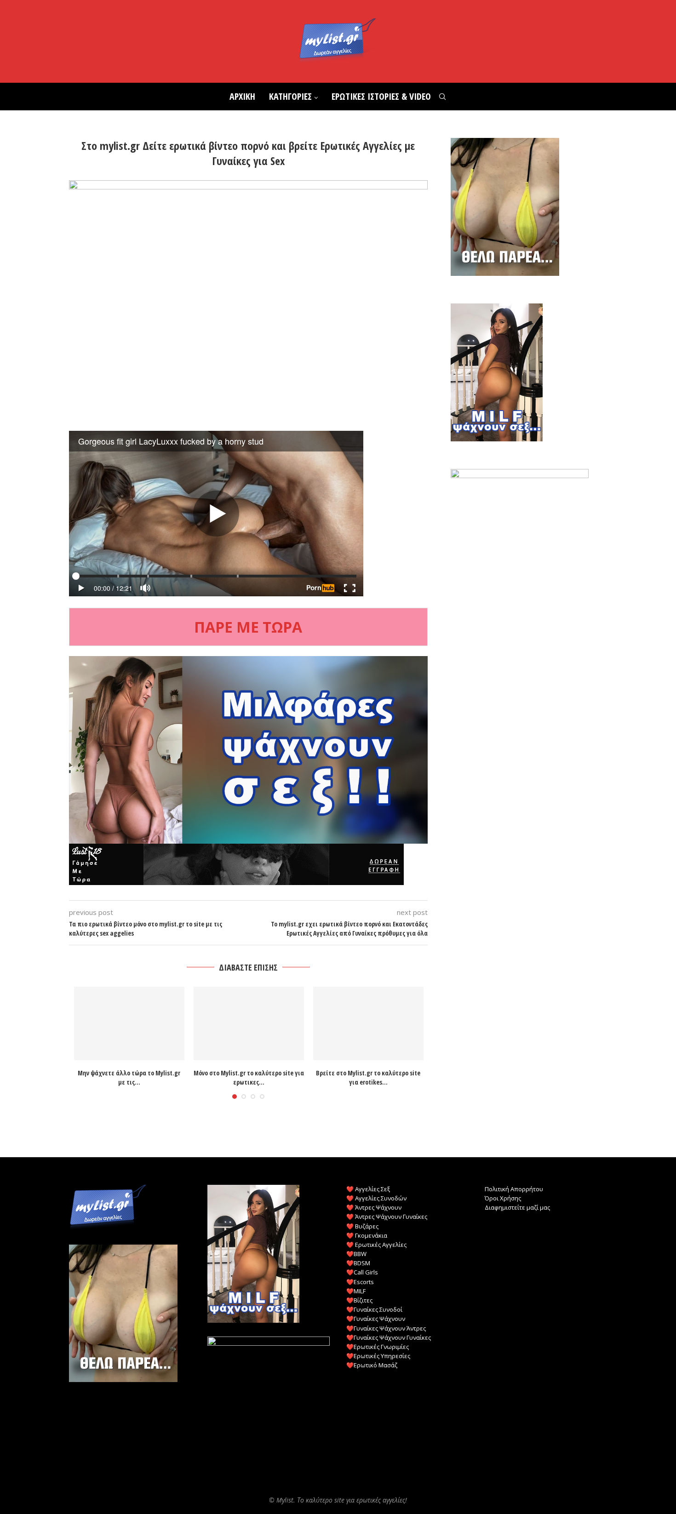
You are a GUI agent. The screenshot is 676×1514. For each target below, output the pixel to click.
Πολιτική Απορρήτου (514, 1189)
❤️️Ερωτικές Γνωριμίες (377, 1347)
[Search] (442, 96)
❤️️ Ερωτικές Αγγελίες (376, 1244)
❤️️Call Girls (362, 1272)
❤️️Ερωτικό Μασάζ (371, 1365)
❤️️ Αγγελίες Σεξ (368, 1189)
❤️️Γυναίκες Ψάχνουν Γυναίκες (388, 1337)
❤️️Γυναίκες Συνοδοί (374, 1309)
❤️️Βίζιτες (359, 1300)
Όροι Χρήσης (503, 1198)
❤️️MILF (356, 1291)
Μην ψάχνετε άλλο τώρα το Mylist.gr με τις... (129, 1077)
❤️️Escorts (360, 1282)
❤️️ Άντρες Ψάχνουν (373, 1207)
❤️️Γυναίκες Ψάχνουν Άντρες (386, 1328)
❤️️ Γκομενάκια (366, 1235)
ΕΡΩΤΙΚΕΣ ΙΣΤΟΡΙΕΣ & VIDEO (381, 96)
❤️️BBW (356, 1254)
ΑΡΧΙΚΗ (242, 96)
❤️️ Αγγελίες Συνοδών (376, 1198)
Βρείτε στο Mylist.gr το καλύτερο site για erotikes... (368, 1077)
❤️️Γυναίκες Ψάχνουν (375, 1318)
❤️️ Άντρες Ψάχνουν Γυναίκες (386, 1216)
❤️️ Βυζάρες (362, 1226)
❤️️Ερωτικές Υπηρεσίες (378, 1356)
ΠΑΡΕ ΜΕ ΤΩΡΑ (248, 627)
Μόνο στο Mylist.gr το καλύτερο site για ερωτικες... (249, 1077)
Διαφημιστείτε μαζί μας (517, 1207)
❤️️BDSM (358, 1263)
